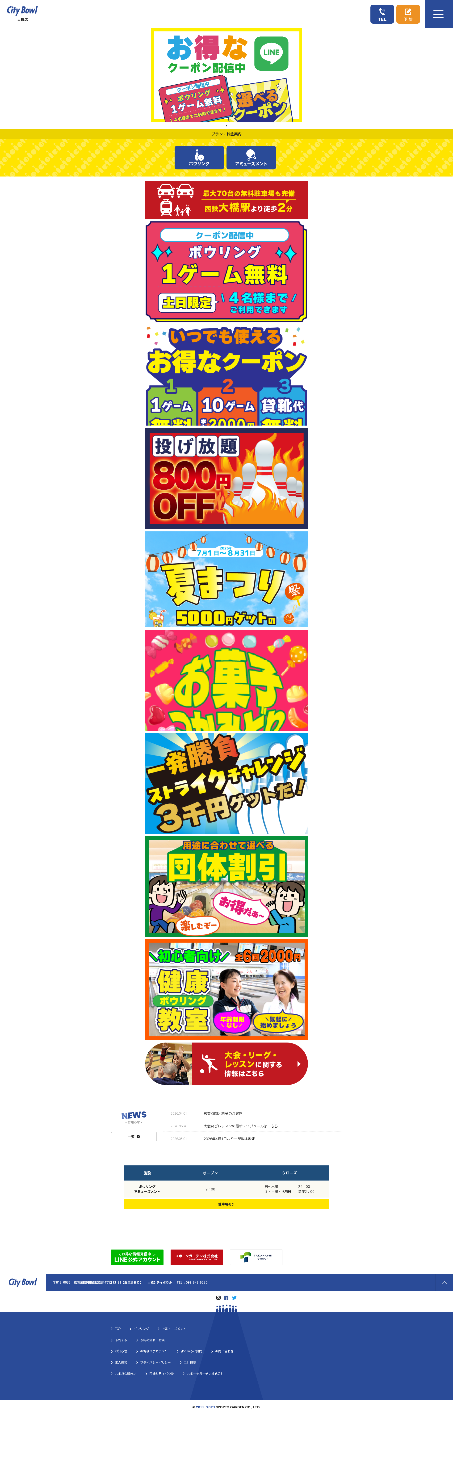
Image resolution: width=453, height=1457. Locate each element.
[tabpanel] (226, 75)
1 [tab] (226, 125)
